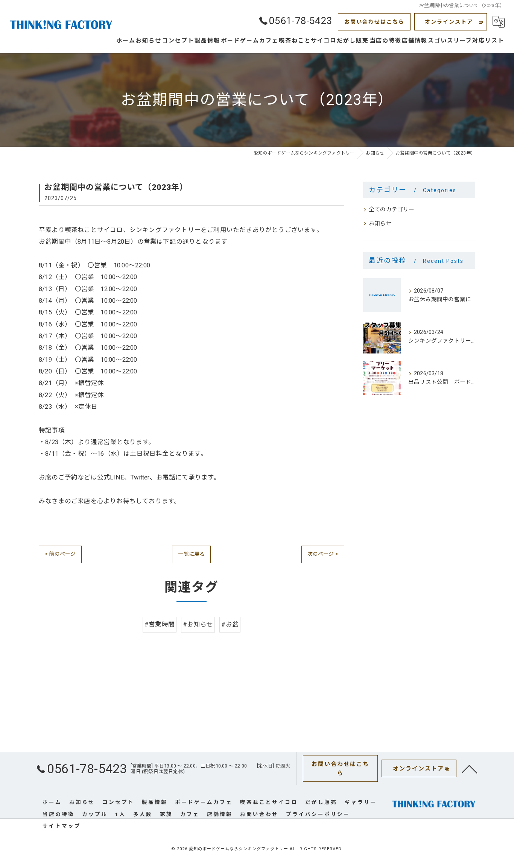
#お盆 (230, 624)
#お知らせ (198, 624)
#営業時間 (159, 624)
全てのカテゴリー (392, 209)
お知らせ (380, 223)
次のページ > (322, 554)
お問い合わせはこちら (374, 22)
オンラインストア (449, 22)
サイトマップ (62, 826)
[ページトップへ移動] (469, 768)
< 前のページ (60, 554)
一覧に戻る (191, 554)
